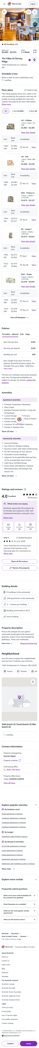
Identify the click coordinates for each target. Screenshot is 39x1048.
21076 (34, 665)
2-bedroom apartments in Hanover (14, 823)
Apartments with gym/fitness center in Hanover (18, 864)
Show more (8, 518)
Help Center (6, 965)
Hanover (23, 936)
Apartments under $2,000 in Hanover (15, 837)
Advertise (5, 972)
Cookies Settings (7, 1023)
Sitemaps (5, 976)
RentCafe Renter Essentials (11, 992)
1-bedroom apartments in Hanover (14, 818)
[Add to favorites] (28, 12)
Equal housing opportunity (12, 1035)
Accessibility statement (10, 1019)
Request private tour (28, 643)
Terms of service (7, 1007)
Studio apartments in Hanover (12, 814)
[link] (33, 4)
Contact (10, 1043)
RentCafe (5, 933)
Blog (3, 969)
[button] (19, 24)
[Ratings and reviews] (25, 489)
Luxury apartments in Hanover (12, 851)
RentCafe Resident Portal (11, 1000)
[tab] (18, 111)
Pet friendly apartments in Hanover (14, 846)
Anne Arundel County (9, 936)
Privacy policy (6, 1011)
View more (8, 368)
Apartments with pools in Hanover (14, 859)
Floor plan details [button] (28, 132)
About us (5, 957)
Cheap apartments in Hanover (12, 855)
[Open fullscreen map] (33, 681)
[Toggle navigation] (4, 4)
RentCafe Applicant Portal (11, 996)
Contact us (5, 961)
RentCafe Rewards (8, 988)
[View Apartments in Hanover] (4, 12)
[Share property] (34, 12)
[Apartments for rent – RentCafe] (18, 4)
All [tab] (6, 111)
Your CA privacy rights (9, 1015)
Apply (28, 1043)
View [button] (34, 147)
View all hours (9, 783)
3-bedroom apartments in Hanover (14, 827)
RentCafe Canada (8, 984)
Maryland (14, 933)
